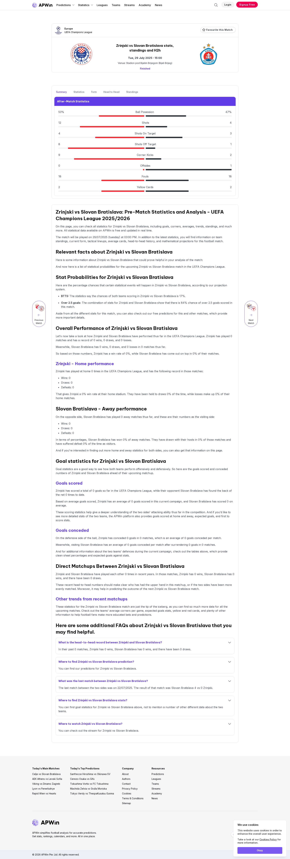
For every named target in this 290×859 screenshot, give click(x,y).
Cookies (126, 793)
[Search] (216, 5)
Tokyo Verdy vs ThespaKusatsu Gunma (92, 793)
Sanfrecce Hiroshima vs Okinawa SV (90, 774)
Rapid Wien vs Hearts (44, 793)
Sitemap (126, 803)
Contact (126, 783)
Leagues (102, 5)
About (125, 774)
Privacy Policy (130, 788)
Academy (145, 5)
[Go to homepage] (42, 5)
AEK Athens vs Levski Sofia (47, 778)
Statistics (83, 5)
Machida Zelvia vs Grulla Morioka (88, 788)
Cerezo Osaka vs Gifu (82, 778)
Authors (126, 778)
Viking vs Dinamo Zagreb (46, 783)
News (158, 5)
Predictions (63, 5)
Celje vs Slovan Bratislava (46, 774)
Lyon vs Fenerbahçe (43, 788)
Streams (129, 5)
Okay (260, 850)
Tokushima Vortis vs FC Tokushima (89, 783)
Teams (116, 5)
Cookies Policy (268, 839)
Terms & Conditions (132, 798)
